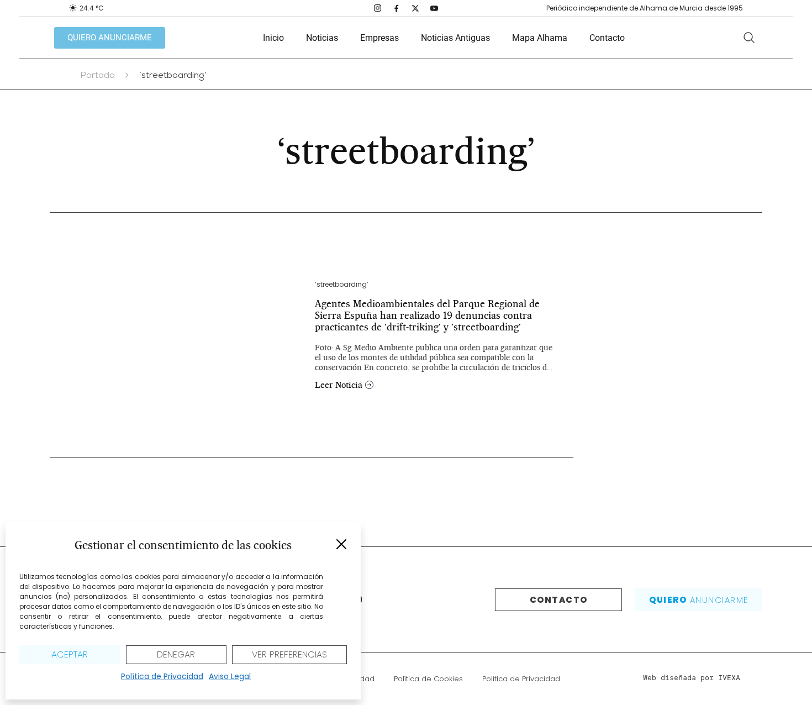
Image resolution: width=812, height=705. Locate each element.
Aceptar (69, 654)
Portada (97, 76)
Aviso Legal (230, 676)
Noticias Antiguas (455, 38)
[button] (341, 544)
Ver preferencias (289, 654)
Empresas (379, 38)
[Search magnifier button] (749, 37)
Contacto (607, 38)
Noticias (322, 38)
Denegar (176, 654)
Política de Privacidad (162, 676)
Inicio (273, 38)
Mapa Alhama (539, 38)
